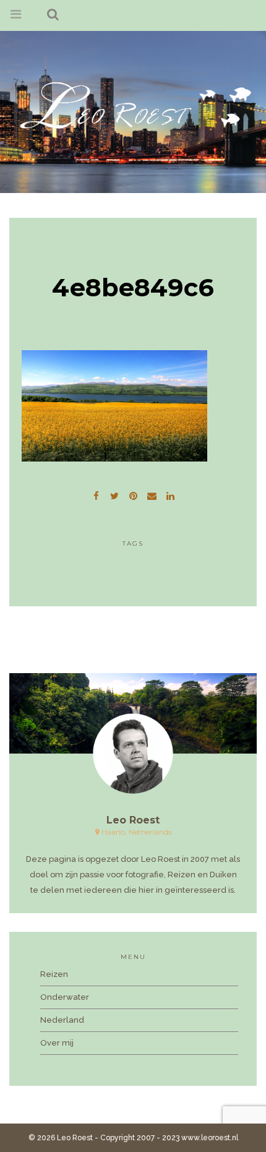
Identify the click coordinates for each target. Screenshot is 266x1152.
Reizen (54, 974)
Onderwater (64, 997)
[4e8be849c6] (114, 494)
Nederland (62, 1020)
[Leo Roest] (133, 105)
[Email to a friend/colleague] (151, 494)
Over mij (57, 1042)
